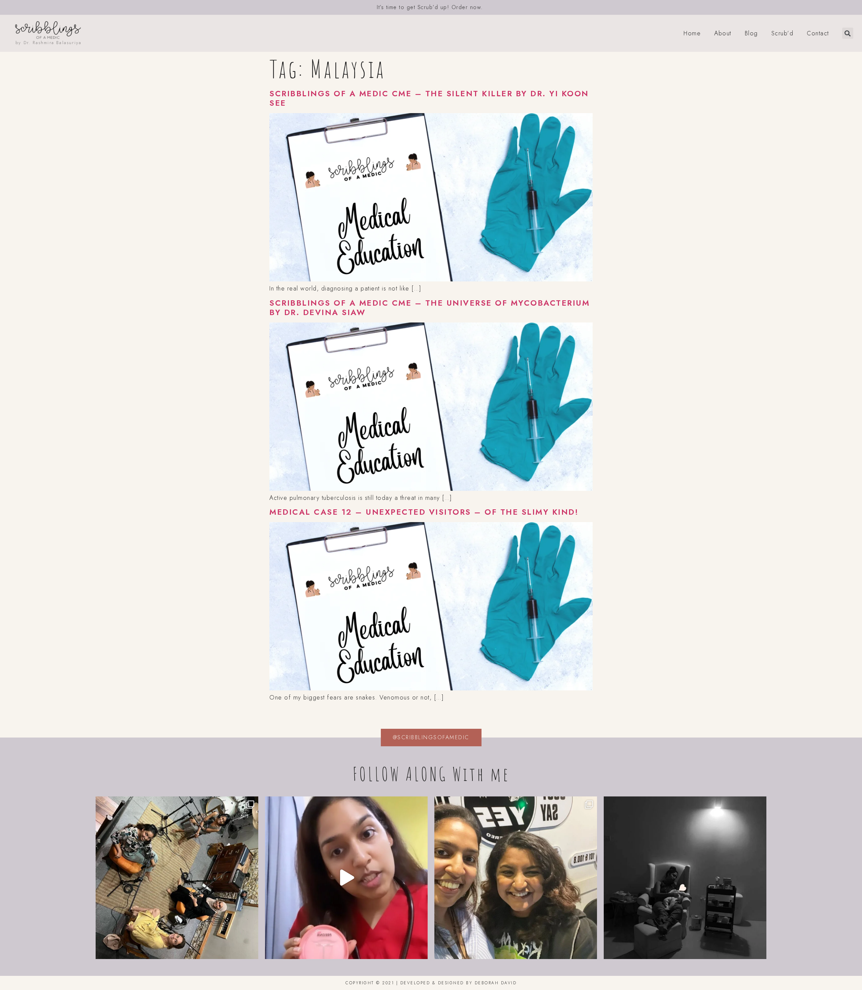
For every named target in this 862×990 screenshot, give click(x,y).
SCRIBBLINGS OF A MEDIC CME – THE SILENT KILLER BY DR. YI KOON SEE (429, 98)
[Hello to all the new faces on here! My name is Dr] (346, 877)
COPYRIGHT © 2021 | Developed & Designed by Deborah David (431, 983)
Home (692, 33)
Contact (818, 33)
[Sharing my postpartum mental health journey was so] (177, 877)
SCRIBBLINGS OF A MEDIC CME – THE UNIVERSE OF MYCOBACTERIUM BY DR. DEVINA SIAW (429, 307)
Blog (751, 33)
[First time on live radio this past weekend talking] (515, 877)
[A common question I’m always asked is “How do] (685, 877)
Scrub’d (782, 33)
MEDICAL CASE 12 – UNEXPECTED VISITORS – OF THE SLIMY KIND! (423, 512)
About (722, 33)
